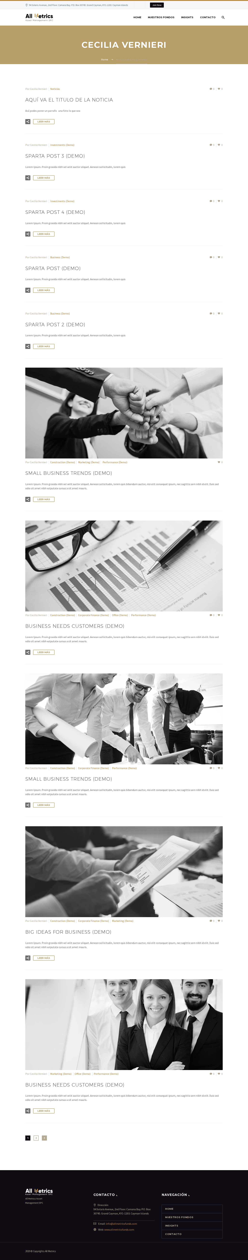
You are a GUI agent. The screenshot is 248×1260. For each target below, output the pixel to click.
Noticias (55, 89)
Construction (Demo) (62, 462)
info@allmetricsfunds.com (121, 1223)
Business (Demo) (60, 257)
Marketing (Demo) (88, 462)
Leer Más (43, 121)
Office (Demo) (120, 615)
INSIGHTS (187, 17)
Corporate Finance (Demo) (93, 615)
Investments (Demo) (62, 145)
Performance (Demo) (115, 462)
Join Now (156, 5)
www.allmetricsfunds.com (119, 1229)
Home (137, 17)
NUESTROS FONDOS (161, 17)
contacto (208, 17)
